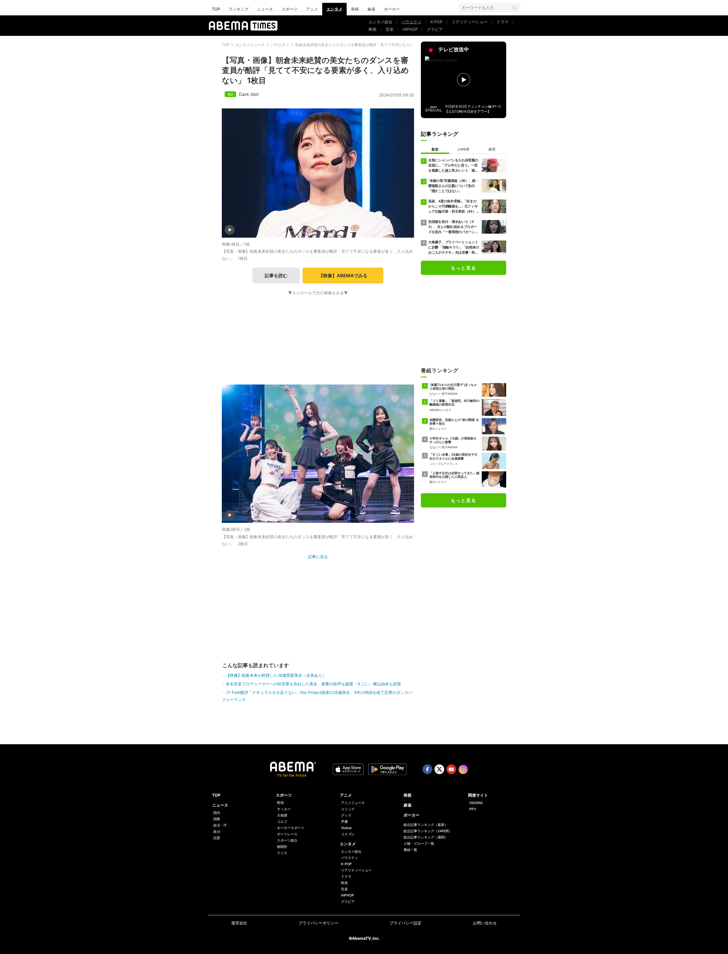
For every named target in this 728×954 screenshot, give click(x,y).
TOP (216, 9)
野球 (280, 803)
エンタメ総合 (380, 21)
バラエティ (411, 21)
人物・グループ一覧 (419, 843)
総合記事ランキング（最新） (426, 825)
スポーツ (289, 9)
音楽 (390, 29)
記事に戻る (318, 556)
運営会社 (239, 922)
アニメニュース (353, 803)
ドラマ (502, 21)
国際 (216, 819)
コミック (348, 809)
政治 (216, 831)
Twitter (439, 769)
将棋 (355, 9)
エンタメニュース (250, 44)
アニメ (312, 9)
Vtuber (346, 828)
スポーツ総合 (287, 840)
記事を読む (276, 275)
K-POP (436, 21)
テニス (282, 853)
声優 (344, 821)
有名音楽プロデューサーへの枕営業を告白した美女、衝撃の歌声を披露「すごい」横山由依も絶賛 (313, 683)
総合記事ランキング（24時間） (428, 831)
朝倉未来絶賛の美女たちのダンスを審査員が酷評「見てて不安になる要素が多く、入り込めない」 (376, 44)
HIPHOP (410, 29)
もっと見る (463, 268)
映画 (373, 29)
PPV (472, 809)
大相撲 (282, 815)
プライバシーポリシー (318, 922)
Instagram (463, 769)
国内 (216, 813)
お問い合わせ (485, 922)
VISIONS (476, 803)
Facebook (427, 769)
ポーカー (392, 9)
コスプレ (348, 834)
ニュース (265, 9)
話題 (216, 838)
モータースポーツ (290, 828)
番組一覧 (410, 850)
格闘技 (282, 846)
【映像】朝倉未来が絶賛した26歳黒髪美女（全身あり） (276, 675)
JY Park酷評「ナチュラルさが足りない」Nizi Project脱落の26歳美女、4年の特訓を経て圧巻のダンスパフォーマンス (317, 696)
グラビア (435, 29)
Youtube (451, 769)
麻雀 (371, 9)
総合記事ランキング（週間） (426, 837)
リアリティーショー (469, 21)
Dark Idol (248, 94)
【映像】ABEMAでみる (342, 275)
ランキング (239, 9)
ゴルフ (282, 821)
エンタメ (334, 9)
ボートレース (287, 834)
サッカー (284, 809)
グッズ (346, 815)
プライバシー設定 (405, 922)
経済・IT (220, 825)
